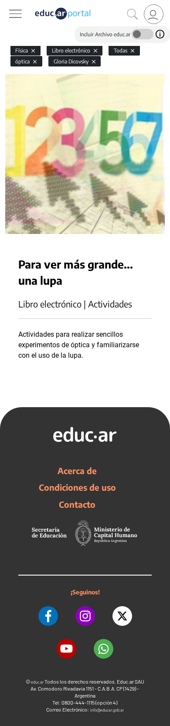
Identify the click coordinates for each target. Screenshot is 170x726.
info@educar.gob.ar (107, 710)
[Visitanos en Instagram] (85, 616)
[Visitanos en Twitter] (122, 616)
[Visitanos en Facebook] (48, 616)
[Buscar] (132, 14)
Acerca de (77, 470)
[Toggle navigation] (8, 5)
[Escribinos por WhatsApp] (103, 649)
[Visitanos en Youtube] (66, 649)
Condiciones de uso (77, 487)
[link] (153, 14)
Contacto (77, 504)
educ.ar (37, 682)
